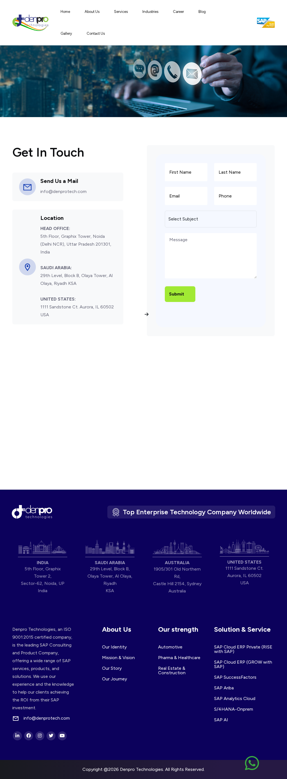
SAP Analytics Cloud (234, 698)
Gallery (66, 33)
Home (65, 12)
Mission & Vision (118, 657)
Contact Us (96, 33)
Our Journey (114, 679)
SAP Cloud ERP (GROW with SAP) (243, 664)
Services (121, 12)
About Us (92, 12)
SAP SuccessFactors (235, 677)
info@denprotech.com (63, 191)
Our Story (112, 668)
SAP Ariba (224, 687)
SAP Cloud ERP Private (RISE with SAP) (243, 649)
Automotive (170, 647)
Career (178, 12)
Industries (150, 12)
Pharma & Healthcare (179, 657)
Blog (202, 12)
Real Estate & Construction (172, 670)
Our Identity (114, 647)
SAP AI (221, 719)
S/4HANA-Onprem (233, 709)
